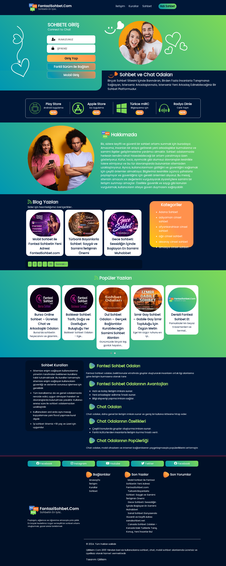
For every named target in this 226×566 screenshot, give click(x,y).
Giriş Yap (71, 58)
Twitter (114, 463)
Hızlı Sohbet (167, 6)
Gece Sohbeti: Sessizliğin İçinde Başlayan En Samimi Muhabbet (141, 505)
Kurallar (134, 6)
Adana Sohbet (168, 212)
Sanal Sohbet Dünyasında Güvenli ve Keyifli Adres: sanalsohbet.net (141, 517)
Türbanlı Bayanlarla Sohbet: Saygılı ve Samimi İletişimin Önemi (140, 494)
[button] (111, 353)
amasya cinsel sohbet (173, 247)
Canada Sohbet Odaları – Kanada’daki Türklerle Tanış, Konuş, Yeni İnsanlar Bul (141, 528)
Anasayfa (94, 480)
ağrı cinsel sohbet (170, 236)
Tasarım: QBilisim (96, 559)
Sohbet (147, 6)
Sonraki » (61, 264)
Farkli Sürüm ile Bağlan (71, 66)
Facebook (149, 463)
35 (50, 264)
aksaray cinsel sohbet (173, 242)
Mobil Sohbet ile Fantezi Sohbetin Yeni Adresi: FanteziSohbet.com (140, 483)
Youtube (80, 463)
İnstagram (45, 463)
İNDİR (53, 112)
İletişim (120, 6)
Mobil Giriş (71, 75)
